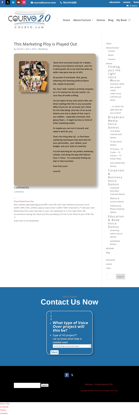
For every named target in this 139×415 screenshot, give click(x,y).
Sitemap (88, 384)
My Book (121, 20)
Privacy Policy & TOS (104, 384)
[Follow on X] (8, 2)
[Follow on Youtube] (18, 2)
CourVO (20, 49)
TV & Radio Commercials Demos (116, 134)
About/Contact (82, 20)
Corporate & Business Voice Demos (116, 177)
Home (66, 20)
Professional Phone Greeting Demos (117, 209)
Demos (101, 20)
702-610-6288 (69, 2)
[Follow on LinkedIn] (13, 2)
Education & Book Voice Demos (116, 222)
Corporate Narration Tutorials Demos (117, 191)
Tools (136, 2)
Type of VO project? (65, 335)
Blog (110, 20)
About (110, 55)
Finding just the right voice (114, 72)
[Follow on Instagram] (24, 2)
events (126, 2)
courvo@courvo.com (45, 2)
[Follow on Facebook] (2, 2)
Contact (111, 51)
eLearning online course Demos (116, 233)
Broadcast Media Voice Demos (116, 122)
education (114, 2)
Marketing (43, 49)
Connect (112, 59)
